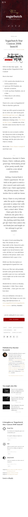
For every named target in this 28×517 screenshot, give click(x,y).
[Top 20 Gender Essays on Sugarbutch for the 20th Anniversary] (6, 400)
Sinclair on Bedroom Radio (12, 472)
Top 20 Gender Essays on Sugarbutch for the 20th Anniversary (17, 399)
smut (15, 329)
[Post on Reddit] (17, 336)
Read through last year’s (10, 115)
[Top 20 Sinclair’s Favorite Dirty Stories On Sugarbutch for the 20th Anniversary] (6, 409)
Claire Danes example (17, 146)
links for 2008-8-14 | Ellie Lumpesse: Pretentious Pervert (14, 470)
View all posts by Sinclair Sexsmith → (16, 375)
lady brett (10, 457)
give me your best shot (18, 327)
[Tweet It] (7, 336)
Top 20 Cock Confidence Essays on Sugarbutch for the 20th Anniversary (17, 391)
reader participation (8, 329)
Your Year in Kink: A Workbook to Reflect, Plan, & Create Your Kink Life (17, 368)
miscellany (14, 36)
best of (5, 327)
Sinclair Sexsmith (20, 49)
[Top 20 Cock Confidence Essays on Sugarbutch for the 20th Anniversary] (6, 392)
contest (10, 327)
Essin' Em (10, 428)
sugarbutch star (7, 332)
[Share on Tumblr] (13, 336)
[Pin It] (10, 336)
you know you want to (17, 332)
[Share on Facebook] (4, 336)
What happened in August (12, 474)
